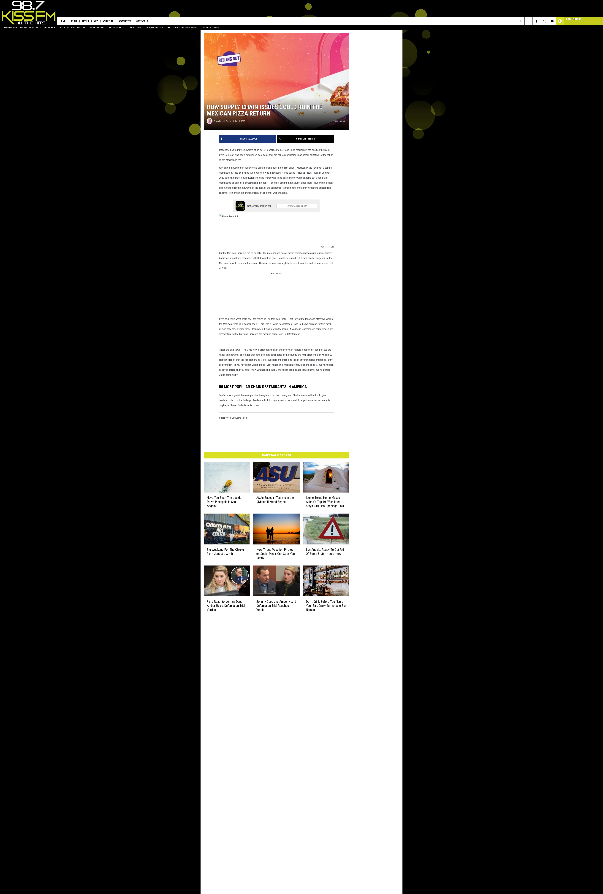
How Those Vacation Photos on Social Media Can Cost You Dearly (275, 554)
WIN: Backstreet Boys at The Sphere (37, 27)
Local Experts (116, 27)
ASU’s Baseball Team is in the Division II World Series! (275, 500)
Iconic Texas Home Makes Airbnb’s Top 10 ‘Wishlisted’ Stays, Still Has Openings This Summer (325, 502)
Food (244, 418)
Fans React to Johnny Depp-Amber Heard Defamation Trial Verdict (226, 605)
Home (62, 21)
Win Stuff (108, 21)
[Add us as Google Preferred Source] (528, 21)
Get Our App (135, 27)
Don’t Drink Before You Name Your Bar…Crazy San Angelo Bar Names (326, 605)
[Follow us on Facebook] (536, 21)
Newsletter (125, 21)
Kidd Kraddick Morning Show (182, 27)
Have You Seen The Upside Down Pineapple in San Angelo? (224, 502)
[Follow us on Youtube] (552, 21)
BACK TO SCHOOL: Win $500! (72, 27)
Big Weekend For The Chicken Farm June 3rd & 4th (226, 551)
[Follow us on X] (544, 21)
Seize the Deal (97, 27)
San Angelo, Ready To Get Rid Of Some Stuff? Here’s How (325, 551)
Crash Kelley (219, 121)
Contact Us (142, 21)
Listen (85, 21)
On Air (74, 21)
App (96, 21)
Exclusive (236, 418)
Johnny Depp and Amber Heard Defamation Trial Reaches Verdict (276, 605)
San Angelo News (210, 27)
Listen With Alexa (154, 27)
